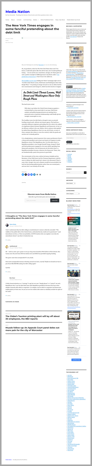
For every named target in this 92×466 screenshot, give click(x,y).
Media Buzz (70, 420)
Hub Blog (69, 402)
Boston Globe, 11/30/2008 (73, 122)
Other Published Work (47, 20)
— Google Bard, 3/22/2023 (72, 107)
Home (7, 20)
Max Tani (69, 418)
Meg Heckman (70, 423)
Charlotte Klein (70, 384)
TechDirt (69, 442)
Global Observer (71, 400)
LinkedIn (69, 160)
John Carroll (70, 409)
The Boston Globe (79, 79)
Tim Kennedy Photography (73, 444)
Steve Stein (13, 224)
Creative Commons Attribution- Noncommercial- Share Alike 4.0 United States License (76, 90)
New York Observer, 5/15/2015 (74, 116)
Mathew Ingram (71, 417)
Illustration (41, 65)
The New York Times (76, 77)
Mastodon (69, 158)
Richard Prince (70, 438)
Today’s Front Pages (72, 445)
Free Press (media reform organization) (76, 399)
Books (35, 20)
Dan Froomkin (70, 390)
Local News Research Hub (73, 412)
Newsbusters (70, 427)
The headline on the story (29, 80)
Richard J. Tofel (70, 436)
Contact (19, 20)
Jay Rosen (69, 406)
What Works (70, 450)
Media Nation (18, 12)
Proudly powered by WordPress (20, 459)
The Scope (69, 441)
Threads (69, 157)
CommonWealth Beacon (72, 387)
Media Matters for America (73, 421)
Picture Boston (70, 433)
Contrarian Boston (71, 388)
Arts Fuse (69, 375)
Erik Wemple (70, 396)
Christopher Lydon (71, 385)
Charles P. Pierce (71, 381)
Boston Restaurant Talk (72, 378)
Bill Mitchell (70, 376)
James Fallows (70, 405)
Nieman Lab (70, 429)
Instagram (69, 161)
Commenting (27, 20)
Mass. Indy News (60, 20)
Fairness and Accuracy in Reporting (75, 397)
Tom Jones (69, 447)
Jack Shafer (70, 403)
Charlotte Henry (71, 382)
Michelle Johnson (71, 424)
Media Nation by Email (73, 20)
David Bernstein (71, 393)
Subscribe (54, 200)
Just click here (73, 36)
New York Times (9, 42)
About (13, 20)
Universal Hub (70, 448)
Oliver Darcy (70, 430)
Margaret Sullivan (71, 414)
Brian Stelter (70, 379)
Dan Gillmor (70, 391)
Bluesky (69, 155)
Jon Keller (69, 411)
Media (7, 40)
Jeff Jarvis (69, 408)
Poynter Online (70, 435)
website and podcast (72, 71)
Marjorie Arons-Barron (72, 415)
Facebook (69, 154)
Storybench (70, 439)
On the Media (70, 432)
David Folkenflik (71, 394)
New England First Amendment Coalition (76, 426)
